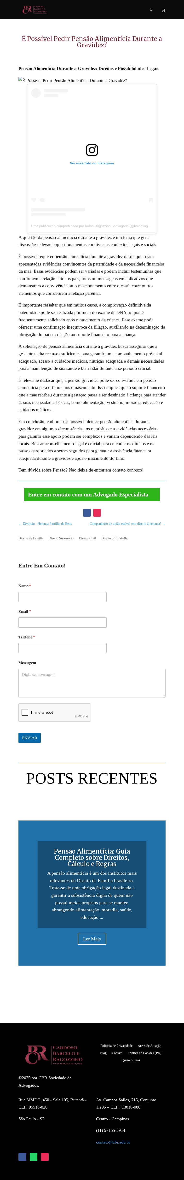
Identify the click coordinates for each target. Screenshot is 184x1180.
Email (24, 611)
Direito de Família (30, 538)
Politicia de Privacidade (116, 1046)
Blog (103, 1053)
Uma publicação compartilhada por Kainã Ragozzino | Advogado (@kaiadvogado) (93, 226)
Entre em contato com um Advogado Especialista (88, 494)
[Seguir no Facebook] (87, 513)
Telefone (26, 637)
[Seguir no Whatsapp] (33, 1157)
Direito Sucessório (61, 538)
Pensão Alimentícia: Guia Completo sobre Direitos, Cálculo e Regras (92, 857)
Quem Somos (131, 1060)
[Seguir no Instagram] (97, 513)
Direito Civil (87, 538)
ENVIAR (29, 738)
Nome (24, 586)
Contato (117, 1053)
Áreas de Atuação (149, 1046)
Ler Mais (92, 938)
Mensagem (27, 663)
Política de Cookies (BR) (144, 1053)
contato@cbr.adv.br (113, 1142)
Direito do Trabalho (114, 538)
